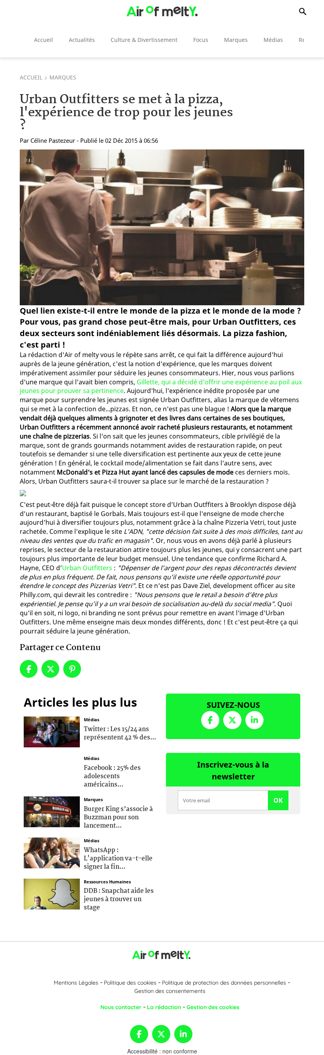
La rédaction (164, 1007)
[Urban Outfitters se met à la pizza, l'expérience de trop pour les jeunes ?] (162, 227)
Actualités (82, 39)
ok (278, 800)
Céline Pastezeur (52, 140)
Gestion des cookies (212, 1007)
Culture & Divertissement (144, 39)
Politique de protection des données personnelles (224, 982)
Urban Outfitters (87, 567)
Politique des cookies (130, 982)
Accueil (43, 39)
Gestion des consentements (169, 990)
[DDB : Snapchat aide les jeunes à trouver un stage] (52, 893)
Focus (200, 39)
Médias (273, 39)
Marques (236, 39)
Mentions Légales (76, 982)
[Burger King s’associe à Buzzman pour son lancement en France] (52, 811)
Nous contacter (120, 1007)
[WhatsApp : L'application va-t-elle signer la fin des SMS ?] (52, 852)
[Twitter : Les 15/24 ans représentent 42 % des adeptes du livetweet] (52, 731)
